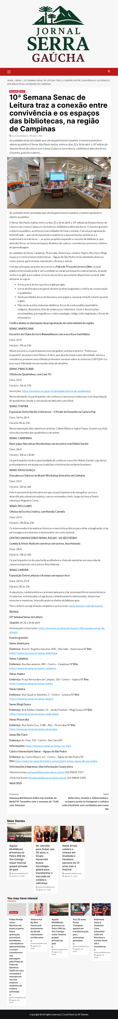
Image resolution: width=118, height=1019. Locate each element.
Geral (22, 91)
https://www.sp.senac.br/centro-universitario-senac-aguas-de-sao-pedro (56, 761)
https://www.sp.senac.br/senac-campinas (32, 668)
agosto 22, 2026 (44, 890)
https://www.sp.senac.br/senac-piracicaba (33, 729)
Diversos (13, 912)
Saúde (33, 912)
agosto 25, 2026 (18, 876)
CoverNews (68, 1014)
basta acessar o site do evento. (86, 605)
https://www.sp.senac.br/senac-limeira (31, 698)
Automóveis (78, 912)
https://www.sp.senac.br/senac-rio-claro (48, 745)
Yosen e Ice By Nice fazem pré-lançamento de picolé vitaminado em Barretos (37, 928)
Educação (14, 91)
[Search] (109, 71)
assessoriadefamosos (20, 136)
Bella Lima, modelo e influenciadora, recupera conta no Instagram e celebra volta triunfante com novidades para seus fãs (85, 801)
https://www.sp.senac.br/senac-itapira (31, 683)
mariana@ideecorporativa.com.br (46, 772)
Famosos (98, 912)
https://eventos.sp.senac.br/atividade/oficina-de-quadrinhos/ (56, 391)
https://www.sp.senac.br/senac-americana (33, 653)
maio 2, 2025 (37, 136)
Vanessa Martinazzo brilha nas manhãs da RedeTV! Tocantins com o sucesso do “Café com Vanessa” (34, 800)
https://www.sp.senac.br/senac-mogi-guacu (34, 713)
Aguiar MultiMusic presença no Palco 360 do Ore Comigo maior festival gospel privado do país (59, 931)
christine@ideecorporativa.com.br (47, 777)
